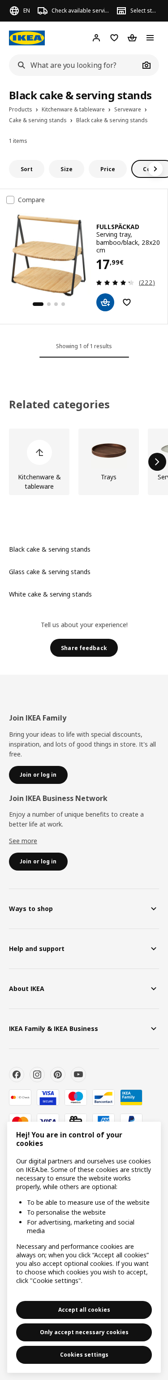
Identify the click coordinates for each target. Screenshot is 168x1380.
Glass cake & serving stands (49, 571)
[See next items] (155, 169)
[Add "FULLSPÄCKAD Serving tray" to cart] (105, 302)
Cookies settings (84, 1354)
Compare (31, 200)
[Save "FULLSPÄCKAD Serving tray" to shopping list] (127, 302)
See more (23, 840)
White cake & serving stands (50, 594)
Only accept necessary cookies (84, 1332)
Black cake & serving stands (49, 549)
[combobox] (74, 65)
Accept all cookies (84, 1310)
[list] (84, 462)
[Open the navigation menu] (150, 38)
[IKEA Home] (27, 38)
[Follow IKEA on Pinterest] (57, 1074)
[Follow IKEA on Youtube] (78, 1074)
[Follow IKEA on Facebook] (16, 1074)
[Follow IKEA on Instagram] (37, 1074)
